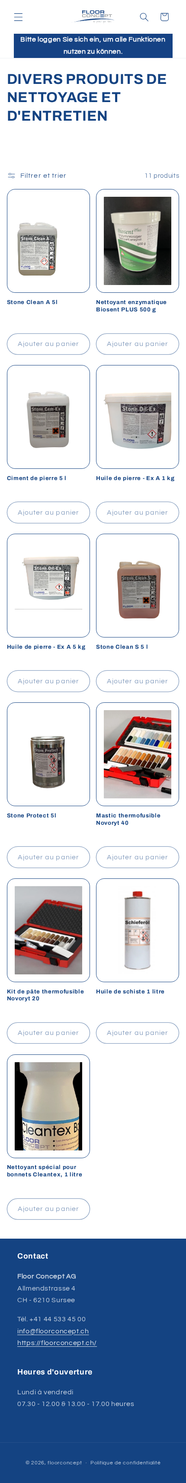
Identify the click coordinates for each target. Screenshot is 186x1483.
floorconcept (65, 1463)
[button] (18, 17)
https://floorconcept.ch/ (57, 1342)
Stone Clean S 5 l (122, 647)
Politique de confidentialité (125, 1463)
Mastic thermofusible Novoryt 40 (128, 819)
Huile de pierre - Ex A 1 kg (135, 478)
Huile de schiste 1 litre (130, 991)
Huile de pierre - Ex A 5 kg (46, 647)
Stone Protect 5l (32, 815)
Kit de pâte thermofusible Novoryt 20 (45, 995)
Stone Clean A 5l (32, 302)
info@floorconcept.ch (53, 1331)
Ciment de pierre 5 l (37, 478)
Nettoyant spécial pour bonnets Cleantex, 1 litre (45, 1171)
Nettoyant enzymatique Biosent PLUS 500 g (131, 306)
